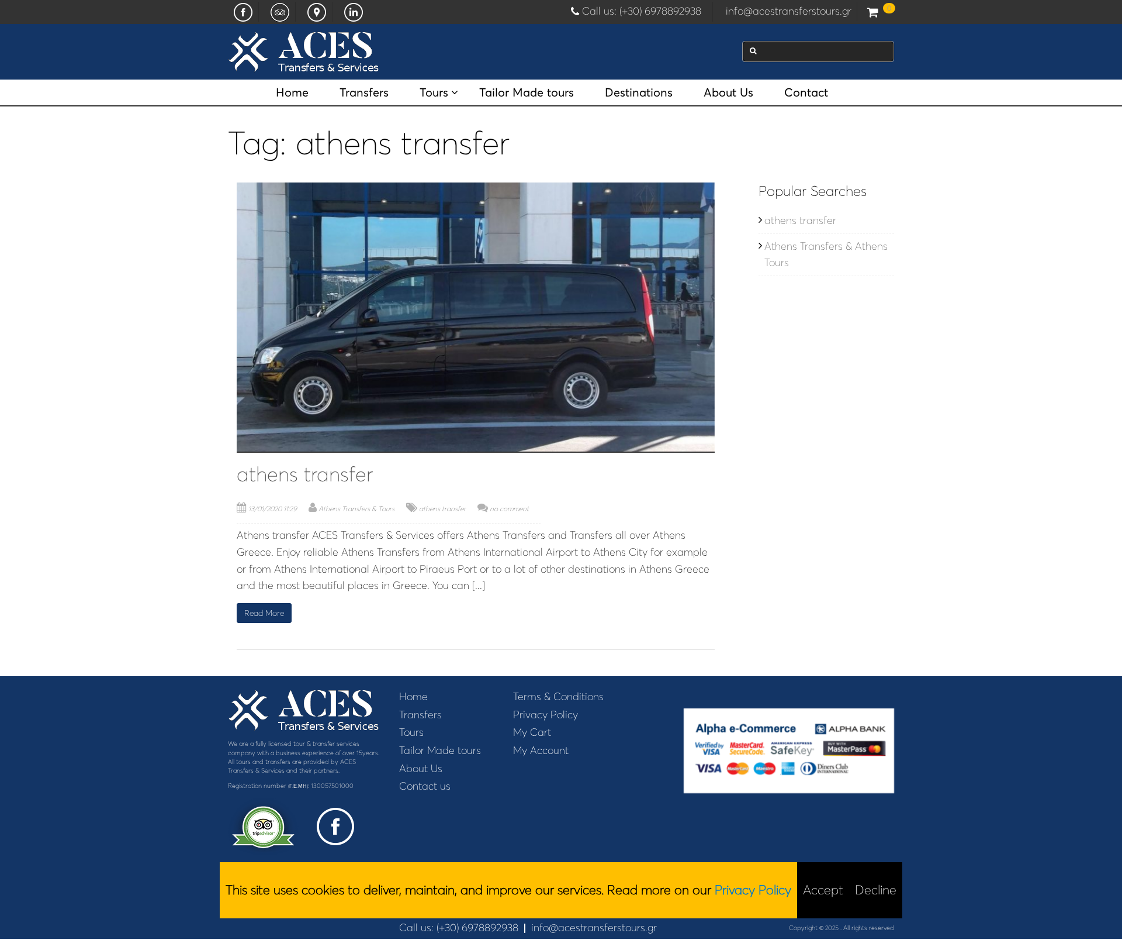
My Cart (532, 732)
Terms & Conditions (558, 696)
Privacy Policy (545, 714)
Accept (823, 890)
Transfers (364, 92)
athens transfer (305, 474)
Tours (434, 92)
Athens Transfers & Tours (356, 508)
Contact (806, 92)
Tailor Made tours (526, 92)
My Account (541, 750)
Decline (875, 890)
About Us (728, 92)
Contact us (425, 786)
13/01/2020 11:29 (272, 508)
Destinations (639, 92)
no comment (509, 508)
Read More (264, 613)
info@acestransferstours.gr (788, 11)
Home (292, 92)
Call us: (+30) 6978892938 (644, 11)
